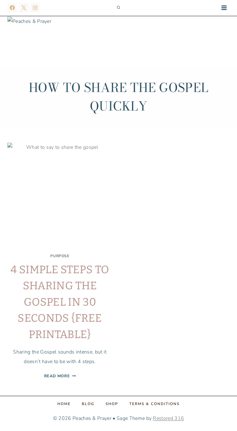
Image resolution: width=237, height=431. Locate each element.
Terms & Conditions (154, 403)
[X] (24, 8)
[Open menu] (224, 7)
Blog (88, 403)
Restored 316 (168, 418)
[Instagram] (35, 8)
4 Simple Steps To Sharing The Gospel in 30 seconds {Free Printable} (59, 302)
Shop (112, 403)
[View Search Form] (118, 7)
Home (64, 403)
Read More (60, 376)
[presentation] (59, 195)
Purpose (59, 255)
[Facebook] (12, 8)
